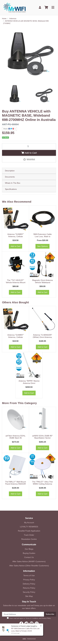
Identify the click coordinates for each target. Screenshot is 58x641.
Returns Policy (29, 588)
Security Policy (29, 592)
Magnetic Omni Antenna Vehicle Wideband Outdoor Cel (42, 282)
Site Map (29, 596)
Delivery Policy (29, 584)
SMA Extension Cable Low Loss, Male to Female (42, 236)
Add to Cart (30, 153)
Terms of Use (29, 575)
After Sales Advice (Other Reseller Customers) (29, 566)
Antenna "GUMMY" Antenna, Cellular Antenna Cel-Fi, (15, 236)
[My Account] (40, 7)
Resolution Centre (29, 539)
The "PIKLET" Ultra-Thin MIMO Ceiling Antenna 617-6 (42, 484)
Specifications (11, 189)
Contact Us (29, 557)
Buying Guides (29, 553)
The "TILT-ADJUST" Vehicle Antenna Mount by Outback (15, 282)
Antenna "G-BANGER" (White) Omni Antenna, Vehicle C (42, 337)
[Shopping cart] (46, 7)
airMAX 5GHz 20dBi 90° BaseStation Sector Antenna (42, 438)
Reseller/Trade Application (29, 531)
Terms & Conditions (31, 618)
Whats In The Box (12, 183)
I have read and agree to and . (30, 618)
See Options (42, 246)
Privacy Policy (29, 580)
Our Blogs (29, 549)
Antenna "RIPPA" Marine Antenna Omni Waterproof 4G (29, 383)
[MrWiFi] (14, 7)
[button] (29, 159)
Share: (5, 129)
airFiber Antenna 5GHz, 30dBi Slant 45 (16, 437)
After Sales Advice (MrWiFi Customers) (29, 561)
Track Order (29, 535)
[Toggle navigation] (53, 7)
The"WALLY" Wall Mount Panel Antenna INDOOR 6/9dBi (15, 484)
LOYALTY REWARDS (29, 527)
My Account (29, 522)
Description (10, 171)
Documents (10, 177)
